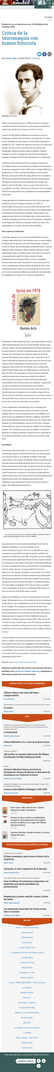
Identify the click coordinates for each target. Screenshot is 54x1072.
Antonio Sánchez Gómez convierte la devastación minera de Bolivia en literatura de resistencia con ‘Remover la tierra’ (27, 772)
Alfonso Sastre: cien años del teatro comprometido (21, 694)
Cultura (36, 58)
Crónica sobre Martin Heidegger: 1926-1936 (25, 789)
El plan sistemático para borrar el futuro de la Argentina (26, 858)
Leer (27, 716)
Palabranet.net (27, 932)
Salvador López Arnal (11, 793)
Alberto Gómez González (12, 903)
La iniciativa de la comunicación (27, 1027)
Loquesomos (27, 1047)
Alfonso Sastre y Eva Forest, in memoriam (27, 683)
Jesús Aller (11, 58)
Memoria (27, 1022)
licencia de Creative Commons (27, 671)
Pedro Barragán (9, 699)
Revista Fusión (27, 1017)
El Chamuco (27, 942)
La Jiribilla (27, 1032)
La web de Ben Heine (27, 947)
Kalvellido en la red (27, 972)
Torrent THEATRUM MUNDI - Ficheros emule (27, 982)
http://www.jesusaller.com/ (25, 662)
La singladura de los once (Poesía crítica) (27, 952)
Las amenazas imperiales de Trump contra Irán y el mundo (25, 910)
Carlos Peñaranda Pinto (11, 872)
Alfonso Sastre (8, 711)
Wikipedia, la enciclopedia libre (27, 1012)
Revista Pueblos (27, 992)
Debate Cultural (27, 977)
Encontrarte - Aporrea (27, 1002)
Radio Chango (27, 1042)
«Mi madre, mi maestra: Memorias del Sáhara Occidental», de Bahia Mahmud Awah (26, 755)
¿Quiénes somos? (25, 1061)
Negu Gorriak (27, 967)
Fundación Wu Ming (27, 1007)
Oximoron (27, 997)
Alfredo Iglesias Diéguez (12, 736)
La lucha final (10, 732)
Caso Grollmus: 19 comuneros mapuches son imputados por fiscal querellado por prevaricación (26, 884)
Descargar (13, 812)
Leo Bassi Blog (27, 957)
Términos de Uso (11, 1057)
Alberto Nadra (8, 863)
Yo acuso (8, 707)
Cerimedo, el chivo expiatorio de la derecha (25, 868)
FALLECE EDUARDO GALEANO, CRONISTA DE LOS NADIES (27, 845)
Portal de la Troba (27, 962)
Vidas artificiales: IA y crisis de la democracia (26, 741)
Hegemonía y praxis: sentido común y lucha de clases (26, 898)
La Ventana (27, 987)
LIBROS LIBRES (27, 798)
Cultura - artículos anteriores (27, 927)
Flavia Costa (8, 745)
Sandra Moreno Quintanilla (13, 778)
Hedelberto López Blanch (12, 915)
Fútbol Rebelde (27, 937)
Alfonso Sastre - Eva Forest (27, 1037)
